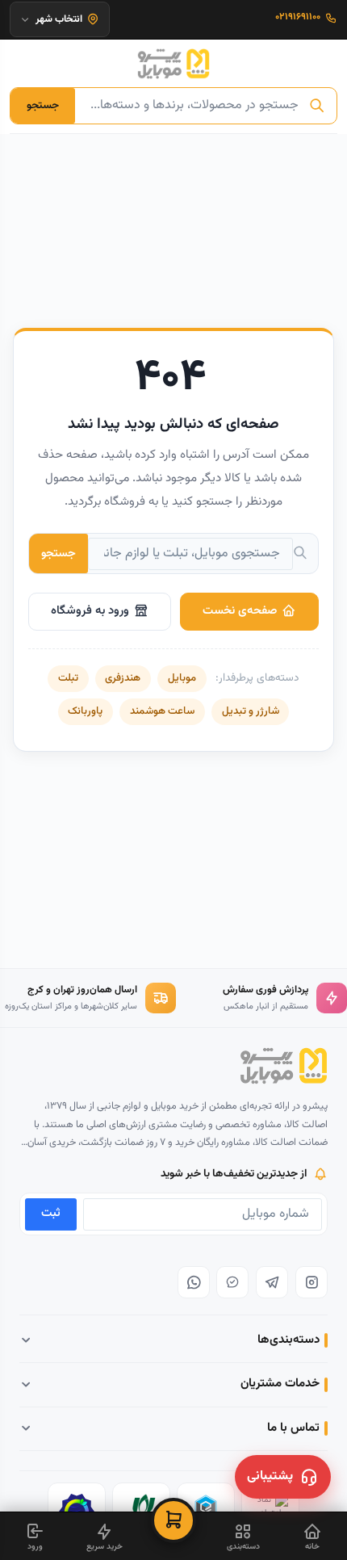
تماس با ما (293, 1428)
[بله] (232, 1282)
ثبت (51, 1213)
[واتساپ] (194, 1282)
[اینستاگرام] (311, 1282)
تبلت (68, 678)
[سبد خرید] (173, 1520)
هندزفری (122, 678)
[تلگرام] (272, 1282)
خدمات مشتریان (280, 1383)
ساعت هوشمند (162, 711)
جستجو (43, 105)
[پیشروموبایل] (173, 63)
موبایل (182, 678)
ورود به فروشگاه (90, 611)
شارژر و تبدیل (250, 711)
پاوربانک (85, 711)
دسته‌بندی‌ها (288, 1340)
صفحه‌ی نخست (240, 611)
